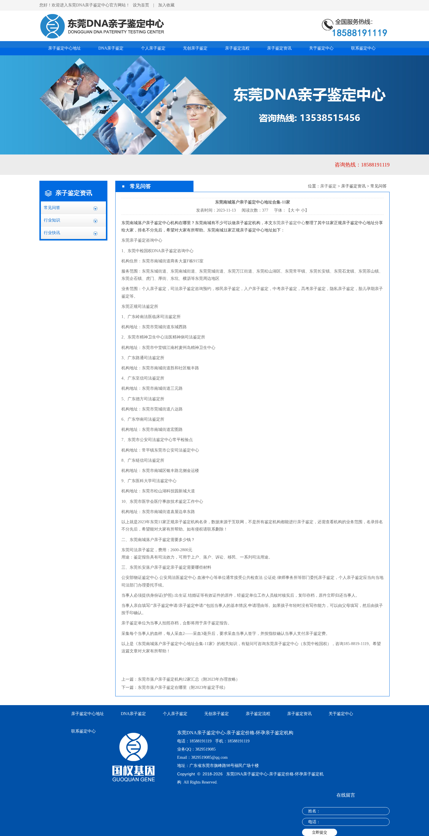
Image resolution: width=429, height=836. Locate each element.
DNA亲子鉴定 (110, 48)
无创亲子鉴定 (195, 48)
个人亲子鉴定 (153, 48)
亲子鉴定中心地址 (64, 48)
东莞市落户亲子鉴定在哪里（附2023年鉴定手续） (183, 687)
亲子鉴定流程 (237, 48)
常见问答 (52, 208)
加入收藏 (166, 5)
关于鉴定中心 (321, 48)
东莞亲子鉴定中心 (289, 222)
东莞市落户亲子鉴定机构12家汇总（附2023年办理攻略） (189, 679)
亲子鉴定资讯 (279, 48)
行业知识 (52, 220)
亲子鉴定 (328, 186)
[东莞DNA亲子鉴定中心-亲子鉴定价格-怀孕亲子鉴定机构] (214, 12)
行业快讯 (52, 233)
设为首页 (141, 5)
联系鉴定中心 (363, 48)
